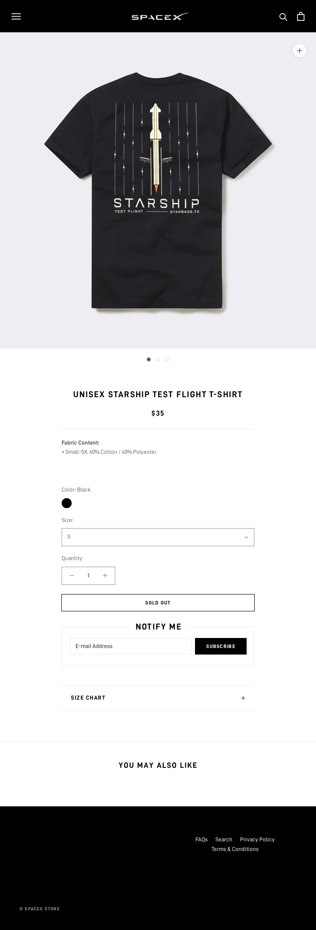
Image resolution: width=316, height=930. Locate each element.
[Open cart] (300, 16)
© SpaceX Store (39, 908)
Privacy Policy (257, 840)
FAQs (201, 840)
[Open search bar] (283, 16)
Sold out (157, 602)
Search (223, 840)
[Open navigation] (16, 16)
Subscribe (220, 646)
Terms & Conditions (235, 849)
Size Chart (88, 698)
